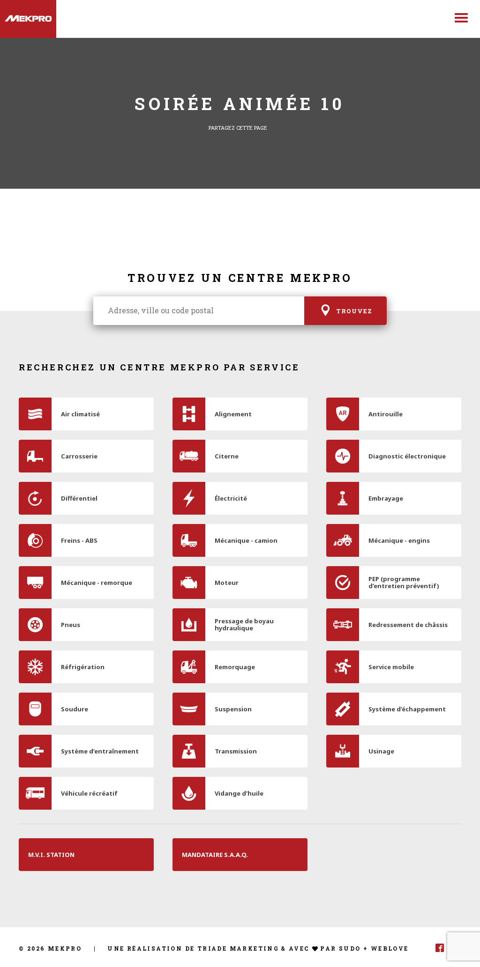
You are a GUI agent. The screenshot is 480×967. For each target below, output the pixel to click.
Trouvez (354, 311)
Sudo (350, 948)
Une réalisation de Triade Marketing (193, 948)
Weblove (390, 948)
